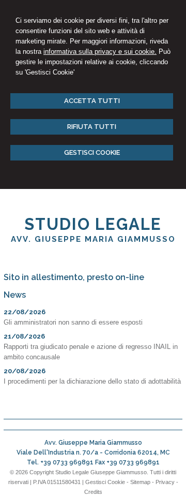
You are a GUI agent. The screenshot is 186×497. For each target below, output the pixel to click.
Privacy (165, 482)
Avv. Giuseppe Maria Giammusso (93, 239)
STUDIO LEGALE (93, 224)
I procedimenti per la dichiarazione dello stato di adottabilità (92, 381)
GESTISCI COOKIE (92, 152)
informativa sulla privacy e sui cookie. (100, 51)
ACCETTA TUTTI (92, 101)
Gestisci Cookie (105, 482)
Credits (93, 492)
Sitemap (140, 482)
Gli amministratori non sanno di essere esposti (73, 322)
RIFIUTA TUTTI (91, 126)
